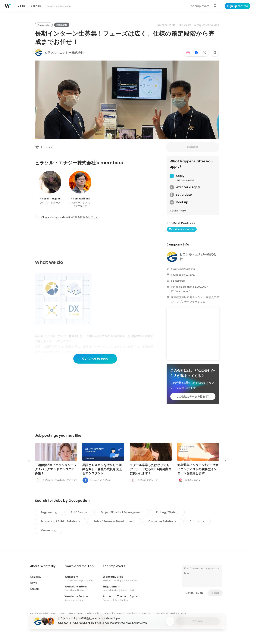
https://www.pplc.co (183, 268)
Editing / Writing (167, 512)
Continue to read (95, 358)
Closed (192, 147)
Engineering (49, 512)
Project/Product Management (122, 512)
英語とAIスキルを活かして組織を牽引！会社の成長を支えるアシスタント (102, 469)
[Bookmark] (214, 52)
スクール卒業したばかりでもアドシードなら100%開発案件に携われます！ (150, 469)
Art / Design (79, 512)
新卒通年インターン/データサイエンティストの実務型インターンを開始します (197, 469)
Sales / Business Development (114, 521)
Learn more (178, 210)
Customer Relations (162, 521)
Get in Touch (194, 593)
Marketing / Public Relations (60, 521)
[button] (43, 566)
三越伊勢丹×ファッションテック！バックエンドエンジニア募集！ (56, 469)
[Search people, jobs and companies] (215, 6)
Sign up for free (237, 6)
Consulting (48, 530)
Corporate (197, 521)
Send (215, 593)
